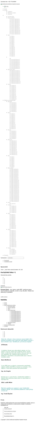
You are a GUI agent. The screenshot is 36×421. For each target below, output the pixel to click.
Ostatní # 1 (13, 85)
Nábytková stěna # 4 (15, 74)
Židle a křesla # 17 (15, 188)
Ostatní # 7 (13, 92)
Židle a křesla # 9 (14, 178)
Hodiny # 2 (13, 231)
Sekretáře (10, 101)
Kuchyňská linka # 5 (15, 63)
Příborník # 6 (14, 146)
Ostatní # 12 (13, 98)
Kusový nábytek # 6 (15, 25)
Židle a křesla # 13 (15, 183)
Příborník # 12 (14, 154)
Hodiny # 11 (13, 242)
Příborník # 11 (14, 153)
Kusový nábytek (11, 17)
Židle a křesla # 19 (15, 191)
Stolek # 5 (13, 219)
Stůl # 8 (12, 44)
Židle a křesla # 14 (15, 185)
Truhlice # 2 (13, 207)
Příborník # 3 (14, 143)
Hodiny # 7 (13, 237)
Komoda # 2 (13, 132)
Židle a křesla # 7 (14, 176)
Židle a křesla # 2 (14, 170)
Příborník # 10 (14, 151)
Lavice (9, 202)
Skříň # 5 (13, 118)
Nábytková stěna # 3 (15, 73)
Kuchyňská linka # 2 (15, 59)
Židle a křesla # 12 (15, 182)
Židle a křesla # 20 (15, 192)
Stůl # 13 (13, 50)
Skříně (9, 112)
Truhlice (9, 204)
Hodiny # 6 (13, 236)
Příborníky (10, 139)
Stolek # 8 (13, 223)
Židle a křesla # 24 (15, 197)
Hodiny (9, 229)
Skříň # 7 (13, 121)
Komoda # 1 (13, 130)
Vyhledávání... (4, 258)
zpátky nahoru (4, 296)
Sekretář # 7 (13, 110)
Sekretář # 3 (13, 105)
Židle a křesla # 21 (15, 193)
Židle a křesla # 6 (14, 175)
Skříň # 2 (13, 115)
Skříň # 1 (13, 113)
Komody (9, 129)
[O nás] (6, 6)
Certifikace (10, 11)
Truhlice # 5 (13, 210)
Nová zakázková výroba (10, 15)
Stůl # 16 (13, 54)
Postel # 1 (13, 253)
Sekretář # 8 (13, 111)
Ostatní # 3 (13, 87)
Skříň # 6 (13, 119)
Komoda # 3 (13, 133)
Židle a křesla (10, 167)
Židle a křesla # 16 (15, 187)
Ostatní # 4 (13, 89)
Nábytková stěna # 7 (15, 78)
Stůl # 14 (13, 52)
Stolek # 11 (13, 226)
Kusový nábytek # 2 (15, 20)
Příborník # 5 (14, 145)
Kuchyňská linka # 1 (15, 58)
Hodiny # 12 (13, 244)
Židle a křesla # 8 (14, 177)
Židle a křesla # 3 (14, 171)
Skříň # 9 (13, 123)
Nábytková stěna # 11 (15, 82)
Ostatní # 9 (13, 95)
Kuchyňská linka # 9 (15, 68)
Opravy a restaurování (9, 100)
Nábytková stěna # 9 (15, 80)
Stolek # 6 (13, 220)
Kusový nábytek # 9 (15, 28)
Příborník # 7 (14, 148)
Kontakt (6, 255)
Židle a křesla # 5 (14, 174)
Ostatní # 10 (13, 96)
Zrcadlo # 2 (13, 251)
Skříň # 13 (13, 128)
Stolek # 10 (13, 225)
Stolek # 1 (13, 214)
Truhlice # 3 (13, 208)
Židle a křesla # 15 (15, 186)
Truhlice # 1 (13, 206)
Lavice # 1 (13, 203)
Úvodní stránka (7, 408)
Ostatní (9, 84)
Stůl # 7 (12, 43)
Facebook (10, 13)
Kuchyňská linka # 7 (15, 65)
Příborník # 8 (14, 149)
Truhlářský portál (8, 261)
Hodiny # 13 (13, 245)
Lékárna (13, 249)
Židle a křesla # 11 (15, 181)
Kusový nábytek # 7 (15, 26)
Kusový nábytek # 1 (15, 18)
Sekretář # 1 (13, 102)
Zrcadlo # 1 (13, 250)
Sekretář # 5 (13, 107)
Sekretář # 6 (13, 108)
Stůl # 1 (12, 36)
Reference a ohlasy (12, 12)
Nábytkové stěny (11, 69)
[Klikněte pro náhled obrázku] (6, 287)
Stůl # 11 (13, 48)
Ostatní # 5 (13, 90)
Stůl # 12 (13, 49)
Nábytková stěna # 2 (15, 71)
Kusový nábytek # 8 (15, 27)
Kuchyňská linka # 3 (15, 60)
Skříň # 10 (13, 124)
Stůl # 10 (13, 47)
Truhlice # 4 (13, 209)
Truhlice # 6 (13, 212)
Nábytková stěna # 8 (15, 79)
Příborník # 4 (14, 144)
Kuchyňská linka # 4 (15, 62)
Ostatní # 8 (13, 94)
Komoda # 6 (13, 137)
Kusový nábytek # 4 (15, 22)
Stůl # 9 (12, 46)
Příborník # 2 (14, 142)
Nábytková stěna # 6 (15, 76)
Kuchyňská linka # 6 (15, 64)
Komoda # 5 (13, 135)
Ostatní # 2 (13, 86)
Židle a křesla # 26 (15, 199)
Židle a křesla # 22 (15, 194)
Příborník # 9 (14, 150)
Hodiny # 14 (13, 246)
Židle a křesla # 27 (15, 201)
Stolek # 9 (13, 224)
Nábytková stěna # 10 (16, 81)
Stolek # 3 (13, 217)
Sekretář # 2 (13, 103)
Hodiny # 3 (13, 233)
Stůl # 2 (12, 37)
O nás (5, 10)
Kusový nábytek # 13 (15, 33)
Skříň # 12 (13, 127)
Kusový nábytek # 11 (15, 31)
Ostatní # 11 (13, 97)
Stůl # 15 (13, 53)
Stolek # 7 (13, 221)
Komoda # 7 (13, 138)
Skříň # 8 (13, 122)
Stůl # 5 (12, 41)
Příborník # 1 (14, 140)
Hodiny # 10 (13, 241)
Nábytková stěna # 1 (15, 70)
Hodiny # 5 (13, 235)
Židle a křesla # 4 (14, 172)
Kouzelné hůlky (11, 16)
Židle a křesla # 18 (15, 190)
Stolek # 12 (13, 228)
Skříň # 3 (13, 116)
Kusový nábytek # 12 (15, 32)
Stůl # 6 (12, 42)
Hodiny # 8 (13, 239)
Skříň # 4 (13, 117)
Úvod (5, 9)
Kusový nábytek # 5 (15, 23)
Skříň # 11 (13, 126)
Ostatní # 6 (13, 91)
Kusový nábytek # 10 (15, 30)
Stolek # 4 (13, 218)
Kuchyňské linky (11, 57)
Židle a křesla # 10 (15, 180)
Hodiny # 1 (13, 230)
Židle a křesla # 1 (14, 169)
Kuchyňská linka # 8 (15, 66)
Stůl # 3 (12, 38)
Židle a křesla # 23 (15, 196)
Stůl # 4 (12, 39)
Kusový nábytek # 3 (15, 21)
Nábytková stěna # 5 (15, 75)
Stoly (9, 34)
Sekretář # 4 (13, 106)
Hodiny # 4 (13, 234)
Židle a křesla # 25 (15, 198)
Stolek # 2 (13, 215)
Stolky (9, 213)
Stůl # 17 (13, 55)
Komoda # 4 (13, 134)
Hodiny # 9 (13, 240)
